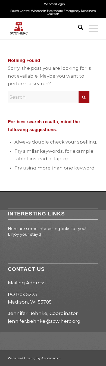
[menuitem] (54, 4)
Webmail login (54, 4)
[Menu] (90, 28)
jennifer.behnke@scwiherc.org (44, 321)
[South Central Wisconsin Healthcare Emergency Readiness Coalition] (44, 28)
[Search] (78, 28)
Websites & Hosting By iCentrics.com (34, 358)
